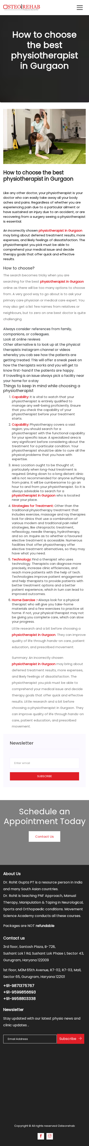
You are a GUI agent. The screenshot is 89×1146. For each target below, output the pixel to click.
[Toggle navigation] (80, 7)
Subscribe (44, 776)
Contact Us (44, 836)
